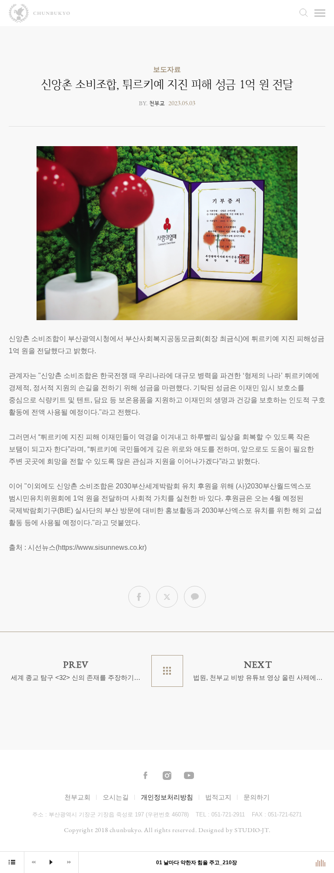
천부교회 (77, 797)
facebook (139, 597)
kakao (195, 597)
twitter (167, 597)
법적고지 (218, 797)
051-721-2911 (228, 814)
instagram (167, 776)
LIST (167, 671)
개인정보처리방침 (167, 797)
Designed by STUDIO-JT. (234, 830)
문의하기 (257, 797)
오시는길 (116, 797)
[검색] (303, 12)
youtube (188, 776)
